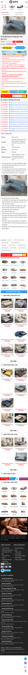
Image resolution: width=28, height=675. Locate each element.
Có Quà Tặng (20, 41)
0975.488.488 (7, 591)
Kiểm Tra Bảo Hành (20, 559)
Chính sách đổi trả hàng (6, 553)
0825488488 (5, 130)
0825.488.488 (7, 644)
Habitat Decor (17, 652)
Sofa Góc (9, 240)
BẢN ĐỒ (12, 581)
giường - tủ (23, 86)
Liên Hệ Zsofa (5, 548)
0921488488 (5, 119)
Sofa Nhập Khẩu (21, 245)
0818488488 (5, 124)
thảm (9, 86)
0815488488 (5, 117)
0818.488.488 (7, 629)
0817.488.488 (7, 639)
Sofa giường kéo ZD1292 (20, 324)
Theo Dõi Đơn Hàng (20, 555)
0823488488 (5, 126)
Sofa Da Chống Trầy (19, 240)
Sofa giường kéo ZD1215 (20, 424)
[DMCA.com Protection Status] (6, 564)
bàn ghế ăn (17, 86)
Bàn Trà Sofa (12, 245)
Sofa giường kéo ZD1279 (20, 448)
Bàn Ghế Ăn (13, 247)
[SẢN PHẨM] (4, 8)
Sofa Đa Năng (22, 247)
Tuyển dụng (5, 561)
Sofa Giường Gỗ (5, 14)
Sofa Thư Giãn (18, 14)
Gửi (24, 96)
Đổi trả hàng (18, 557)
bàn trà (13, 86)
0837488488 (5, 111)
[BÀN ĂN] (12, 8)
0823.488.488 (7, 634)
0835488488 (5, 113)
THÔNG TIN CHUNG (5, 544)
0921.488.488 (7, 612)
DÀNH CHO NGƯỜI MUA (19, 544)
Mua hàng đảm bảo (7, 559)
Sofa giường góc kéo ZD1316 (20, 309)
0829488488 (5, 122)
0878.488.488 (7, 581)
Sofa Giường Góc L (19, 12)
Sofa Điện (4, 245)
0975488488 (5, 107)
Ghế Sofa (12, 652)
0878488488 (5, 102)
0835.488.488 (7, 606)
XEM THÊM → (14, 361)
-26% (14, 41)
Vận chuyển (18, 554)
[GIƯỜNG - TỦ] (20, 8)
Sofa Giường (4, 12)
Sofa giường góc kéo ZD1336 (7, 339)
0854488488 (5, 109)
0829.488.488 (7, 624)
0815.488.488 (7, 617)
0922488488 (5, 104)
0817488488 (5, 128)
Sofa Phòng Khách (6, 250)
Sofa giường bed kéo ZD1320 (7, 354)
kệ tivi (2, 88)
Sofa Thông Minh (15, 242)
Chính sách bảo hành (7, 550)
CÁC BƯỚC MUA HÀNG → (14, 291)
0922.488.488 (7, 586)
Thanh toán (18, 552)
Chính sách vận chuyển (5, 556)
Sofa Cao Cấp (5, 242)
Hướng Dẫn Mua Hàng (18, 549)
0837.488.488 (7, 601)
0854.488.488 (7, 596)
